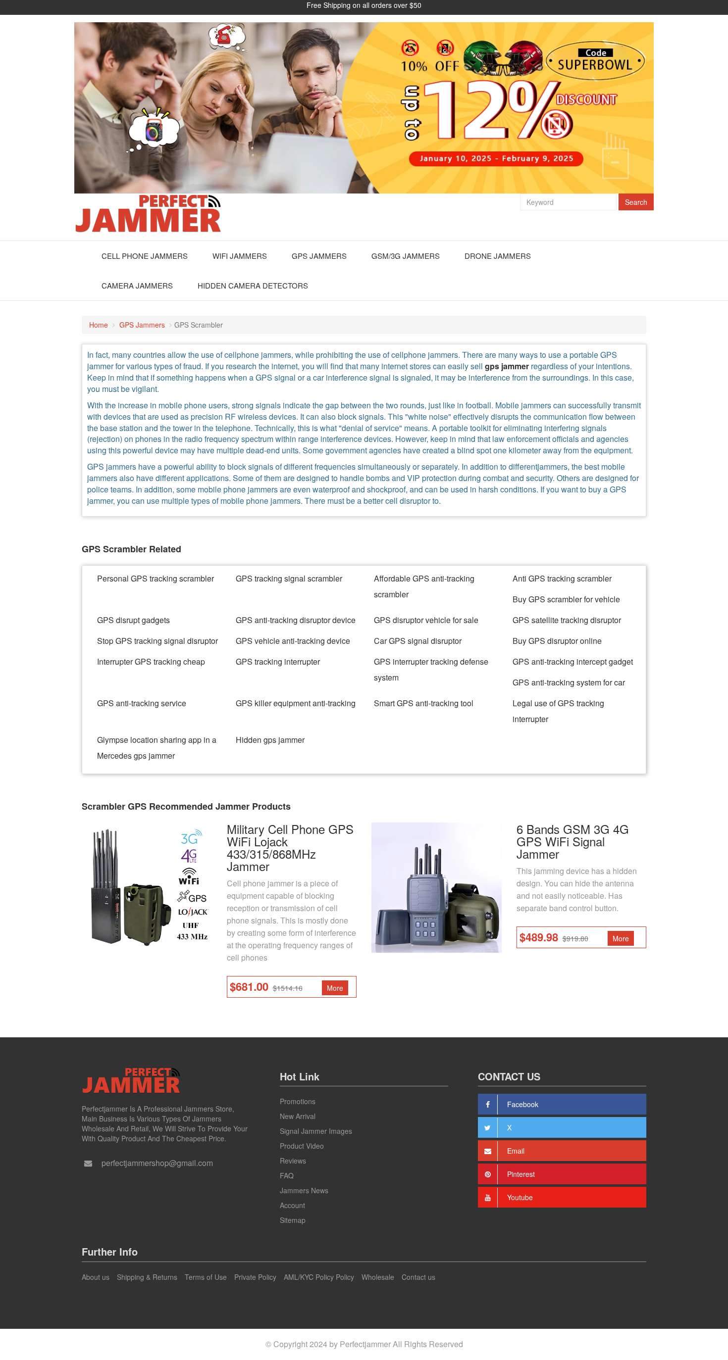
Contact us (418, 1277)
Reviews (293, 1161)
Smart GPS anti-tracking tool (423, 703)
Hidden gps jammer (270, 739)
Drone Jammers (498, 255)
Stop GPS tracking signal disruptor (157, 640)
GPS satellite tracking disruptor (567, 620)
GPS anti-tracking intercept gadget (573, 661)
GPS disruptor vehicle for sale (426, 620)
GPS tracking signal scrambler (289, 578)
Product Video (302, 1146)
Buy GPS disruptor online (557, 640)
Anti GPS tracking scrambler (562, 578)
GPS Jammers (319, 255)
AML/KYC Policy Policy (319, 1277)
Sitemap (293, 1220)
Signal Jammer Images (316, 1131)
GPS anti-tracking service (141, 703)
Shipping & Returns (147, 1277)
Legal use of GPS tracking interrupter (558, 711)
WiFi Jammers (239, 255)
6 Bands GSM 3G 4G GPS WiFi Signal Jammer (573, 841)
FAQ (287, 1175)
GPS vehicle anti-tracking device (293, 640)
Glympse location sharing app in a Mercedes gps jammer (156, 747)
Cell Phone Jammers (145, 255)
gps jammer (507, 366)
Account (292, 1205)
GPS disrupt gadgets (133, 620)
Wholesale (378, 1277)
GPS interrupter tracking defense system (431, 669)
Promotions (297, 1101)
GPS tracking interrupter (278, 661)
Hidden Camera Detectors (253, 285)
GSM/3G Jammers (405, 255)
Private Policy (255, 1277)
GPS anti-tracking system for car (569, 682)
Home (98, 325)
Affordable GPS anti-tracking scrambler (424, 586)
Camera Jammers (137, 285)
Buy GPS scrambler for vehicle (566, 599)
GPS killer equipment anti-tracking (296, 703)
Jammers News (304, 1190)
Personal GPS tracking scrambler (155, 578)
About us (95, 1277)
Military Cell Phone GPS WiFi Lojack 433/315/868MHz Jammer (290, 847)
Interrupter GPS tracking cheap (151, 661)
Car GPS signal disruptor (418, 640)
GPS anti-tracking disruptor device (296, 620)
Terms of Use (206, 1277)
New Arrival (297, 1116)
